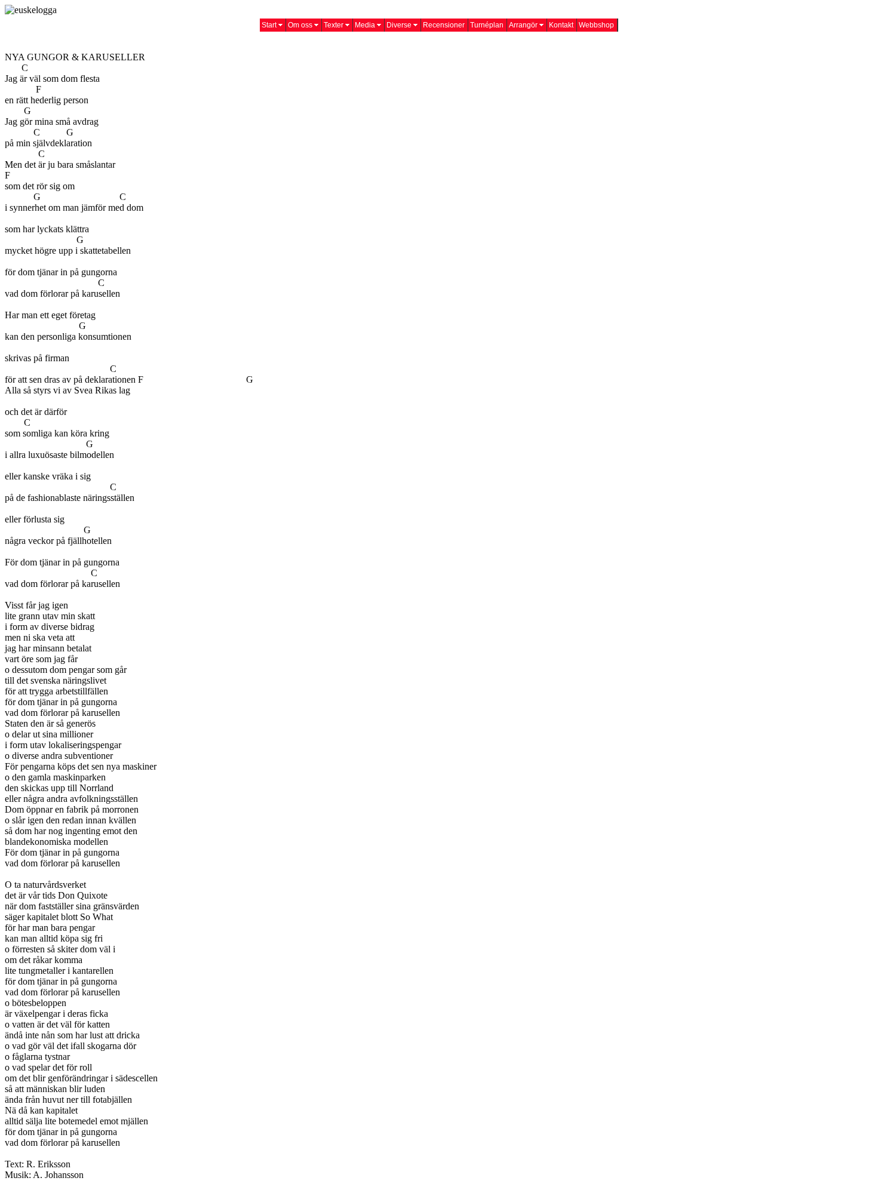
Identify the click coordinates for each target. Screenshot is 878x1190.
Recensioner (444, 25)
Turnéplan (487, 25)
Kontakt (561, 25)
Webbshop (596, 25)
